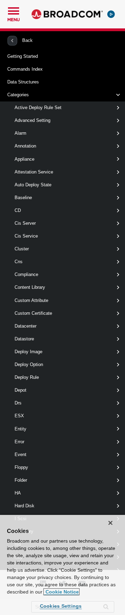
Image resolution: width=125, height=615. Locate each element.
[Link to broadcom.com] (67, 14)
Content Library (30, 287)
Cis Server (25, 223)
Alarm (20, 133)
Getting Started (22, 56)
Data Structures (23, 81)
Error (19, 441)
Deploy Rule (27, 377)
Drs (18, 402)
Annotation (25, 146)
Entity (20, 428)
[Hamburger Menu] (13, 10)
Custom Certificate (33, 313)
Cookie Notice (61, 592)
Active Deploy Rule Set (38, 107)
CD (18, 210)
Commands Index (25, 69)
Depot (20, 390)
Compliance (26, 274)
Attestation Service (34, 172)
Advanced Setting (32, 120)
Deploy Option (29, 364)
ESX (19, 415)
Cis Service (26, 236)
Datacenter (25, 326)
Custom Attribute (31, 300)
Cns (19, 261)
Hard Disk (24, 505)
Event (20, 454)
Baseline (23, 197)
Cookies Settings (61, 606)
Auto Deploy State (33, 184)
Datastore (24, 338)
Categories (18, 94)
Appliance (24, 159)
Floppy (21, 467)
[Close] (110, 523)
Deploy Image (28, 351)
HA (18, 493)
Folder (21, 480)
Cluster (22, 248)
